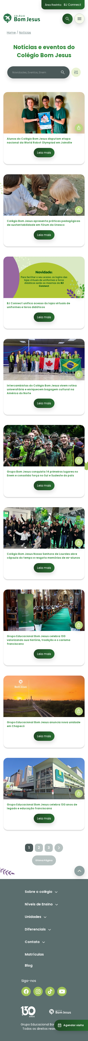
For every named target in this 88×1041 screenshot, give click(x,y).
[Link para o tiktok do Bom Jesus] (50, 991)
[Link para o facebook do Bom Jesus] (26, 991)
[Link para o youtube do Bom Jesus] (62, 991)
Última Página (44, 860)
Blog (28, 965)
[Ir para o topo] (79, 871)
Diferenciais (35, 929)
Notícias (25, 32)
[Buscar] (67, 19)
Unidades (33, 916)
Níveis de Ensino (39, 904)
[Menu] (79, 19)
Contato (32, 941)
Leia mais (44, 153)
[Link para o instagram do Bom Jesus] (38, 991)
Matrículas (34, 954)
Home (11, 32)
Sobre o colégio (38, 891)
